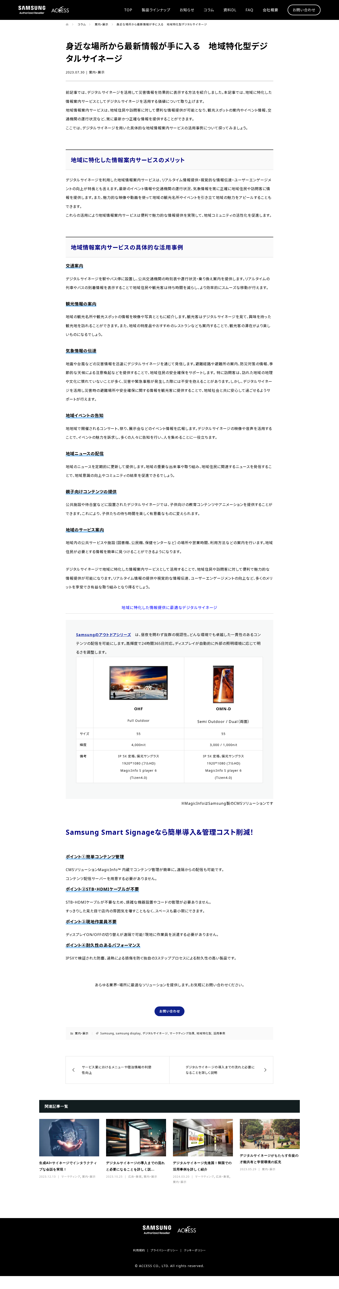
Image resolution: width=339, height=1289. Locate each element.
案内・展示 (97, 72)
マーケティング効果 (182, 1033)
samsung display (128, 1033)
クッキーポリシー (195, 1250)
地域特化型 (203, 1033)
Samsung (107, 1033)
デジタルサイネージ (155, 1033)
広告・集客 (135, 1177)
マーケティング (70, 1177)
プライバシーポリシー (164, 1250)
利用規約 (139, 1250)
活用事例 (219, 1033)
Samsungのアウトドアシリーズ (103, 634)
